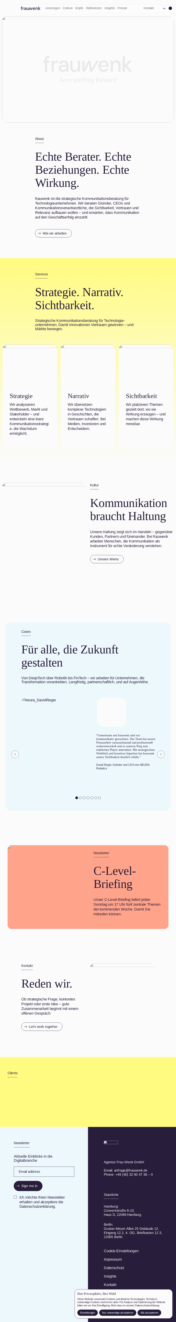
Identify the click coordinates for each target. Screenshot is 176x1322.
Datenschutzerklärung (147, 1305)
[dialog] (124, 1304)
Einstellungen (87, 1312)
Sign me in (29, 1186)
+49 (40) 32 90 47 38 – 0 (134, 1174)
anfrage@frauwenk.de (130, 1170)
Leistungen (52, 8)
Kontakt (149, 8)
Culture (68, 8)
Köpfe (79, 8)
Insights (109, 8)
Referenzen (94, 8)
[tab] (76, 797)
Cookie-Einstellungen (121, 1251)
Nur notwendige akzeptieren (117, 1312)
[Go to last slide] (15, 754)
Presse (122, 8)
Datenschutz (114, 1268)
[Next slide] (161, 754)
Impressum (113, 1259)
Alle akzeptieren (149, 1312)
